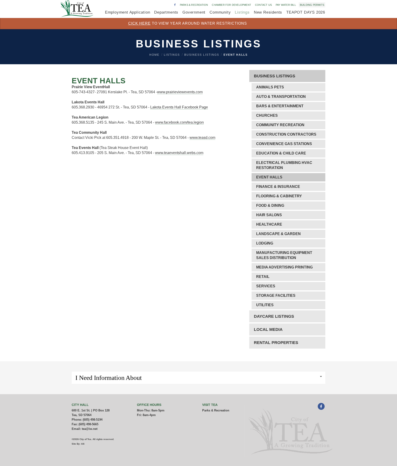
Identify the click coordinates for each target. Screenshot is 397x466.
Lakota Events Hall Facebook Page (179, 107)
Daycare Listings (274, 316)
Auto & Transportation (281, 97)
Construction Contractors (286, 134)
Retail (262, 277)
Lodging (264, 243)
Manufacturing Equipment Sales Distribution (284, 255)
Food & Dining (270, 205)
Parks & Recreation (194, 4)
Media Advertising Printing (284, 267)
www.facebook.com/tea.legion (179, 122)
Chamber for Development (231, 4)
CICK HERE (139, 23)
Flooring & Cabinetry (279, 196)
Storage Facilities (275, 295)
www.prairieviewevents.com (180, 92)
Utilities (265, 305)
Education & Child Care (281, 153)
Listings (172, 54)
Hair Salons (269, 215)
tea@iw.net (89, 429)
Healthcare (269, 224)
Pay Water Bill (286, 4)
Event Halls (236, 54)
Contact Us (263, 4)
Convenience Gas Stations (284, 144)
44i (83, 444)
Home (154, 54)
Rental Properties (276, 342)
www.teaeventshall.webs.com (179, 153)
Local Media (268, 329)
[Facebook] (321, 407)
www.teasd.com (202, 138)
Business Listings (201, 54)
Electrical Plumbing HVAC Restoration (284, 165)
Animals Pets (270, 87)
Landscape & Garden (278, 234)
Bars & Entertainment (279, 106)
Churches (267, 115)
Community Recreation (280, 125)
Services (265, 286)
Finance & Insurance (278, 187)
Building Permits (312, 4)
